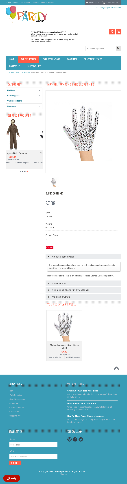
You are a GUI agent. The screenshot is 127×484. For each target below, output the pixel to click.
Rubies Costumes (54, 193)
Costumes (11, 106)
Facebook (75, 439)
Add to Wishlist (16, 162)
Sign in (35, 2)
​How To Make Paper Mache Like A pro (85, 416)
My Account (25, 2)
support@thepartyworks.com (108, 7)
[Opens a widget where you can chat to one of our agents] (11, 478)
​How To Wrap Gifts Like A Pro (81, 403)
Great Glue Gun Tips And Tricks (82, 390)
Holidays (11, 90)
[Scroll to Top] (117, 368)
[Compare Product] (112, 31)
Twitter (81, 439)
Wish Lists (94, 2)
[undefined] (83, 160)
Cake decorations (14, 100)
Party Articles (75, 384)
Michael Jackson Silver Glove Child (64, 346)
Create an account (47, 2)
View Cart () (112, 2)
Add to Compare (35, 162)
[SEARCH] (118, 48)
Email (12, 450)
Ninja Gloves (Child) (25, 153)
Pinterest (69, 439)
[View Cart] (118, 31)
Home (11, 72)
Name (12, 439)
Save (51, 247)
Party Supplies (23, 72)
